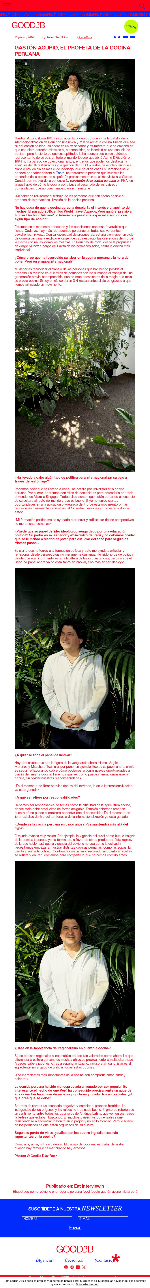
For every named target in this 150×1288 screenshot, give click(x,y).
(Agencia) (45, 1260)
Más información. (87, 1284)
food (86, 1191)
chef (55, 1191)
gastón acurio (111, 1191)
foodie (95, 1191)
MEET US (35, 14)
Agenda (131, 26)
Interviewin (93, 1186)
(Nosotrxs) (74, 1260)
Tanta (60, 173)
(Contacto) (104, 1260)
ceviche (45, 1191)
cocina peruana (70, 1191)
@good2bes (84, 37)
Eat (77, 1186)
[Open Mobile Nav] (7, 6)
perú (134, 1191)
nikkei (126, 1191)
